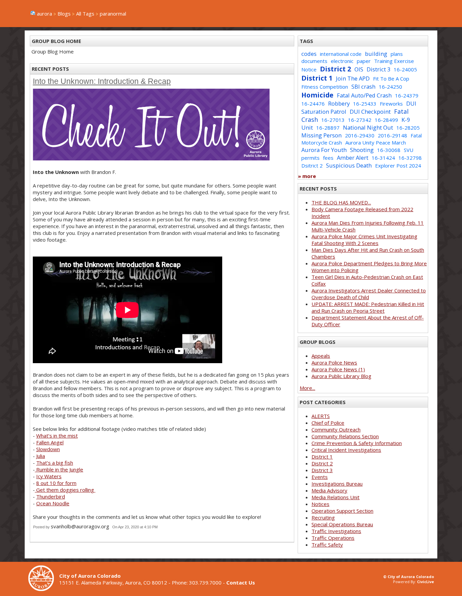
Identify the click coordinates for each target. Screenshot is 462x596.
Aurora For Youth (324, 150)
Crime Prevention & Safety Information (356, 443)
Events (319, 476)
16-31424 (383, 157)
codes (309, 54)
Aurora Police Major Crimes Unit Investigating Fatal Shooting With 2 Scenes (364, 239)
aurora (44, 13)
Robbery (339, 103)
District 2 (335, 68)
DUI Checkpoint (370, 111)
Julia (40, 455)
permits (310, 157)
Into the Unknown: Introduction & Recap (102, 81)
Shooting (362, 150)
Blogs (64, 13)
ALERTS (320, 416)
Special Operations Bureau (342, 524)
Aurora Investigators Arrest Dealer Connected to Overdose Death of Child (368, 294)
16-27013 (333, 119)
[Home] (43, 589)
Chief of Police (327, 422)
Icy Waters (49, 476)
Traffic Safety (327, 544)
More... (307, 387)
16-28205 (408, 127)
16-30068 (388, 150)
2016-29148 (392, 135)
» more (307, 176)
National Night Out (368, 127)
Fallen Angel (50, 442)
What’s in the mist (57, 435)
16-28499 (386, 119)
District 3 (378, 69)
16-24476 (313, 103)
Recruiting (323, 517)
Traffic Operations (332, 537)
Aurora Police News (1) (338, 369)
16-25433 (364, 103)
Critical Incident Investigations (346, 449)
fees (328, 157)
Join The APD (353, 78)
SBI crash (363, 86)
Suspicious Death (349, 165)
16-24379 (406, 95)
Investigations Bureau (337, 483)
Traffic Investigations (336, 531)
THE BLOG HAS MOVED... (341, 202)
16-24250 (390, 86)
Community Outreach (336, 429)
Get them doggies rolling (65, 489)
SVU (408, 150)
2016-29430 (359, 135)
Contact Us (240, 582)
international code (341, 53)
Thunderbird (50, 496)
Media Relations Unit (335, 497)
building (376, 54)
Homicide (317, 95)
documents (314, 61)
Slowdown (48, 449)
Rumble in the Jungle (59, 469)
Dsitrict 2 (312, 165)
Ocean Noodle (52, 503)
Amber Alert (352, 157)
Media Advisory (329, 490)
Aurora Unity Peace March (375, 142)
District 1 (316, 78)
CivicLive (425, 581)
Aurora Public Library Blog (341, 376)
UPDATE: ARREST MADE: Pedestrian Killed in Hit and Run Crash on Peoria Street (367, 307)
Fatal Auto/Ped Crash (364, 95)
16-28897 (328, 127)
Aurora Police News (334, 362)
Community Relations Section (345, 436)
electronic (342, 61)
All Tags (85, 13)
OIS (358, 69)
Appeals (320, 355)
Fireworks (391, 103)
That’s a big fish (54, 462)
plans (397, 53)
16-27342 (359, 119)
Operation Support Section (342, 510)
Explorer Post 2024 (398, 165)
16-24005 (405, 69)
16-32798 (410, 157)
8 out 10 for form (56, 483)
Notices (320, 504)
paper (364, 61)
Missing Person (321, 135)
